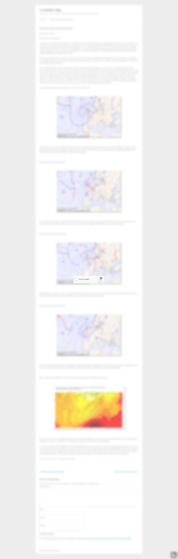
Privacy (99, 282)
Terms (102, 282)
